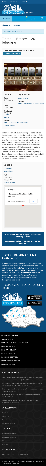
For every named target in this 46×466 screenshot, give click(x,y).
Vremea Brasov (7, 339)
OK (33, 201)
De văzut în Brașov (8, 353)
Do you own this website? (16, 201)
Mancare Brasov (8, 364)
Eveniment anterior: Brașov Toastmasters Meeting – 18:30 (23, 235)
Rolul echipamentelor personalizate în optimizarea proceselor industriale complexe (23, 390)
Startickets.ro (23, 98)
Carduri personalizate (9, 420)
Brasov (4, 2)
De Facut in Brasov (8, 350)
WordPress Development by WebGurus (31, 461)
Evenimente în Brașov (9, 336)
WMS (3, 440)
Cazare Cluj (5, 413)
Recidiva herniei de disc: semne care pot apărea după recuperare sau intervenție (20, 402)
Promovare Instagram (9, 433)
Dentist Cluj (5, 416)
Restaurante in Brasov (10, 360)
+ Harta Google (9, 182)
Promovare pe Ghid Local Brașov (14, 343)
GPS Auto (5, 444)
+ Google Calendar (12, 54)
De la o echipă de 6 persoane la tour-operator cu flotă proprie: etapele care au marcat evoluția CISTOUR (23, 379)
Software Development (9, 437)
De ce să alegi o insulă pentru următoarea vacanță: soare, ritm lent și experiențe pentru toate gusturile (22, 384)
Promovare (14, 2)
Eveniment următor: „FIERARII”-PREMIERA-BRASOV (23, 242)
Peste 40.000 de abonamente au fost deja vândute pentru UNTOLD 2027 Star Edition (21, 396)
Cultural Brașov (8, 346)
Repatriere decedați (8, 423)
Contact (24, 2)
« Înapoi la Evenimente (11, 25)
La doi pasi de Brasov (9, 357)
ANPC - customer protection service (15, 454)
